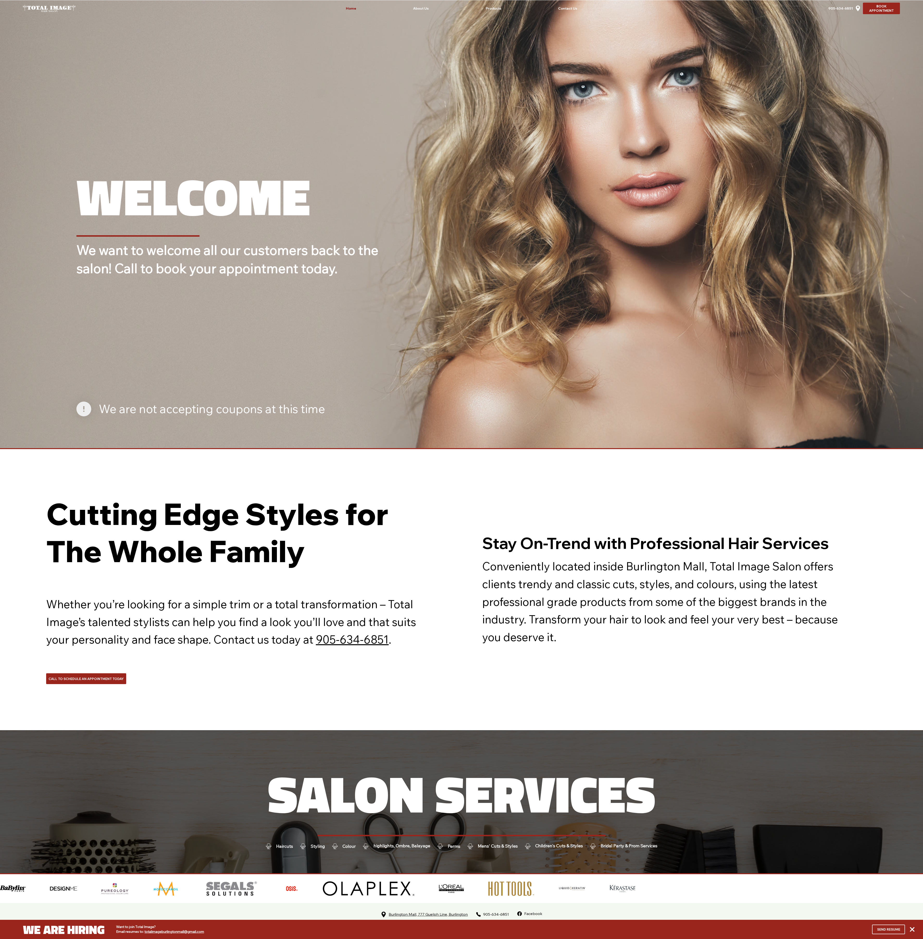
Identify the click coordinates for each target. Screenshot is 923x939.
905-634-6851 (840, 8)
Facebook (533, 913)
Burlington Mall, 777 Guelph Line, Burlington (428, 914)
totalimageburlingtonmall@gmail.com (174, 931)
